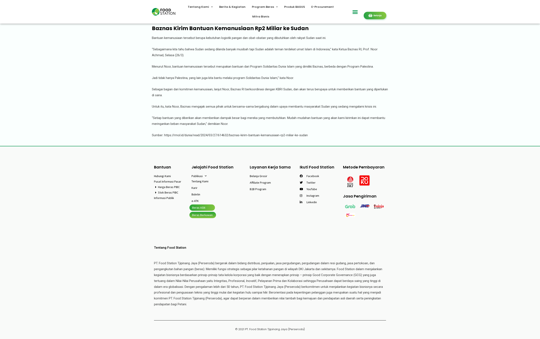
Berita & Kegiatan (232, 7)
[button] (355, 12)
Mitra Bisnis (260, 17)
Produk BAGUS (294, 7)
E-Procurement (322, 7)
